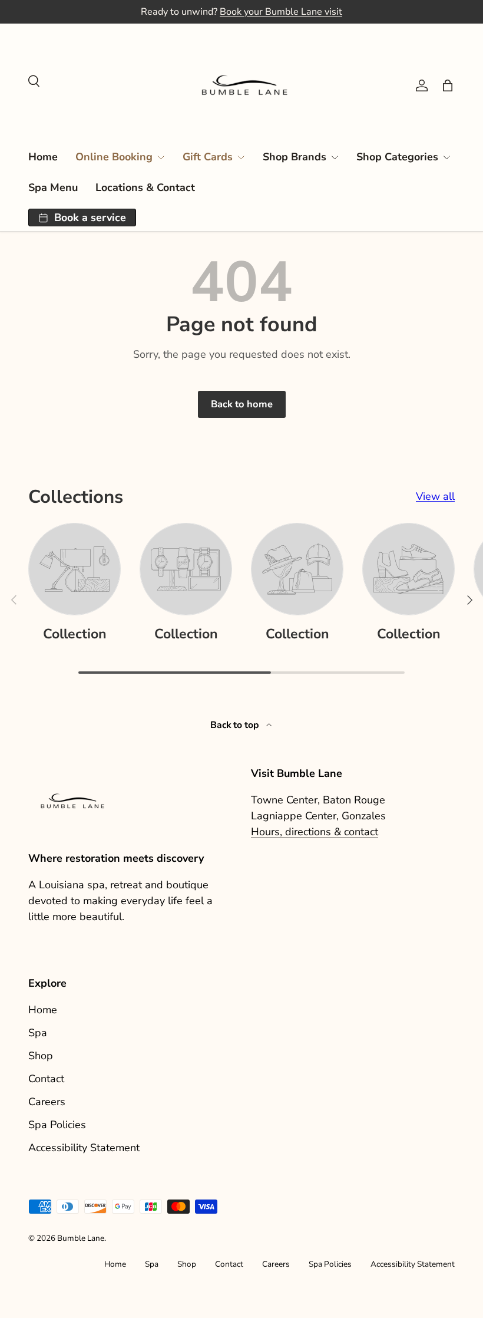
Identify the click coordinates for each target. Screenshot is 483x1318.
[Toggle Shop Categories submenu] (446, 157)
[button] (448, 85)
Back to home (242, 404)
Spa (37, 1033)
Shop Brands (294, 157)
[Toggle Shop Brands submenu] (334, 157)
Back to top (236, 725)
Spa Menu (53, 187)
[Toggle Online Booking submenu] (161, 157)
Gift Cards (208, 157)
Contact (46, 1079)
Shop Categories (397, 157)
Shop (40, 1056)
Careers (46, 1102)
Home (43, 157)
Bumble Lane (80, 1238)
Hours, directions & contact (314, 832)
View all (435, 496)
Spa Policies (57, 1125)
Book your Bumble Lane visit (281, 11)
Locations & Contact (145, 187)
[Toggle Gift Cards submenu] (241, 157)
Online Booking (114, 157)
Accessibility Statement (84, 1148)
